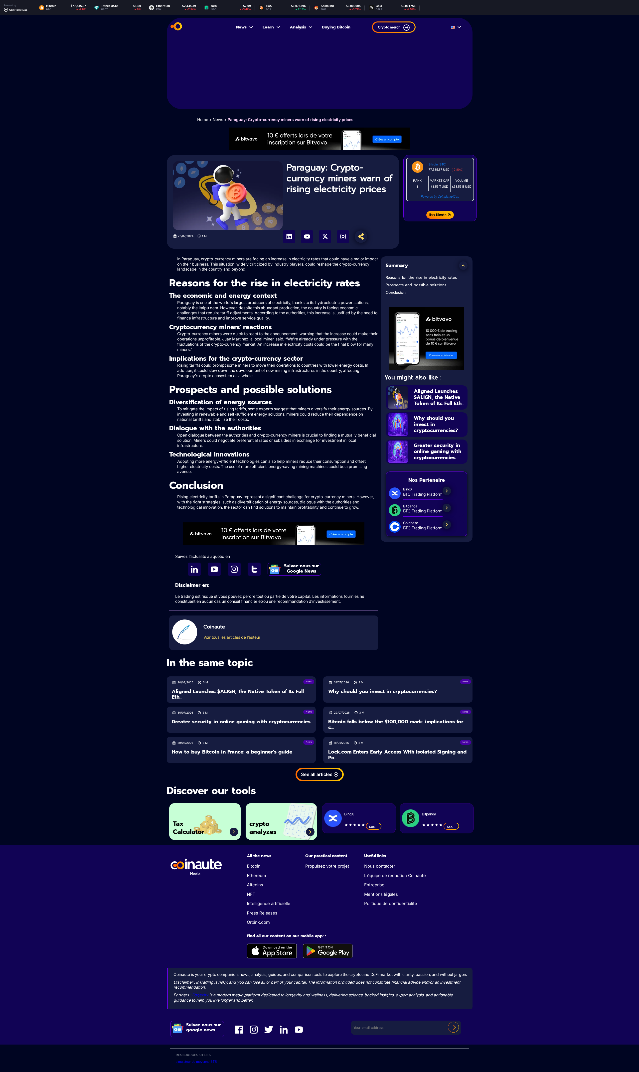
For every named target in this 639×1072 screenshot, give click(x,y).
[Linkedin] (289, 236)
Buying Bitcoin (336, 27)
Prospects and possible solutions (416, 285)
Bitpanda (429, 814)
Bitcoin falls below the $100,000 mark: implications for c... (395, 724)
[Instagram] (343, 236)
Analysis (298, 27)
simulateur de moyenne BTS (196, 1062)
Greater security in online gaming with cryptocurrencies (437, 451)
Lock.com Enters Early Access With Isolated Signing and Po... (397, 754)
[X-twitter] (325, 236)
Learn (268, 27)
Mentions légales (381, 894)
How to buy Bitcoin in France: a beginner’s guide (232, 752)
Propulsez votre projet (327, 866)
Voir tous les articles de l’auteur (231, 637)
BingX (349, 814)
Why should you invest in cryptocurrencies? (382, 691)
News (241, 27)
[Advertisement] (319, 74)
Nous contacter (379, 866)
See (372, 827)
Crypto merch (389, 27)
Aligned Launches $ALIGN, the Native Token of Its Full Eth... (439, 397)
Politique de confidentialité (390, 903)
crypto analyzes (263, 828)
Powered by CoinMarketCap (440, 196)
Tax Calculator (188, 828)
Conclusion (396, 292)
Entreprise (374, 884)
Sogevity (200, 994)
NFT (251, 894)
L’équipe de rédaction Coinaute (395, 875)
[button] (463, 265)
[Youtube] (307, 236)
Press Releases (262, 913)
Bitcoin (254, 866)
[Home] (176, 27)
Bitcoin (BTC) (437, 164)
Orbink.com (258, 922)
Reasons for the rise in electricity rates (421, 277)
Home (202, 119)
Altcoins (255, 884)
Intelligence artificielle (268, 903)
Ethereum (256, 875)
